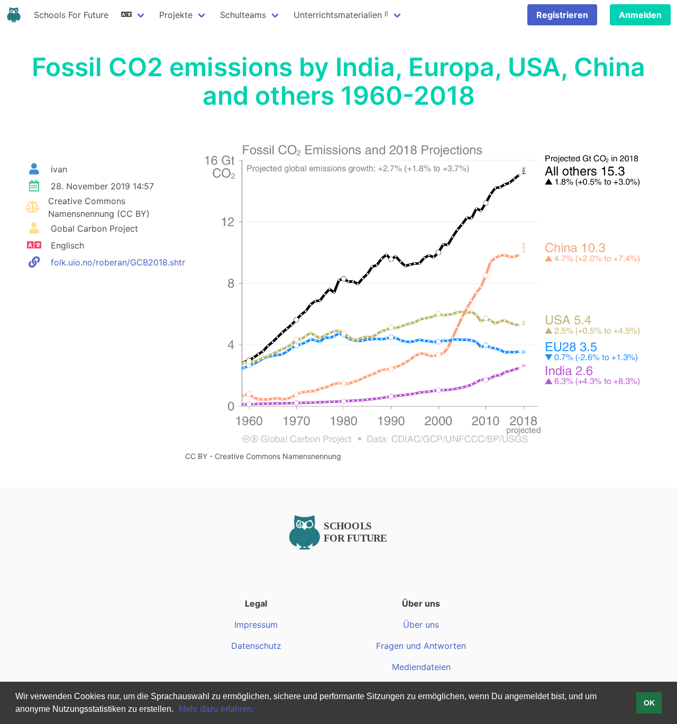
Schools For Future (71, 15)
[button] (177, 710)
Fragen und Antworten (421, 645)
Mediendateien (421, 667)
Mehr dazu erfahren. (216, 708)
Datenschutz (256, 645)
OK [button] (649, 703)
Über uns (421, 624)
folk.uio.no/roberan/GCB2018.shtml (121, 262)
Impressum (256, 624)
